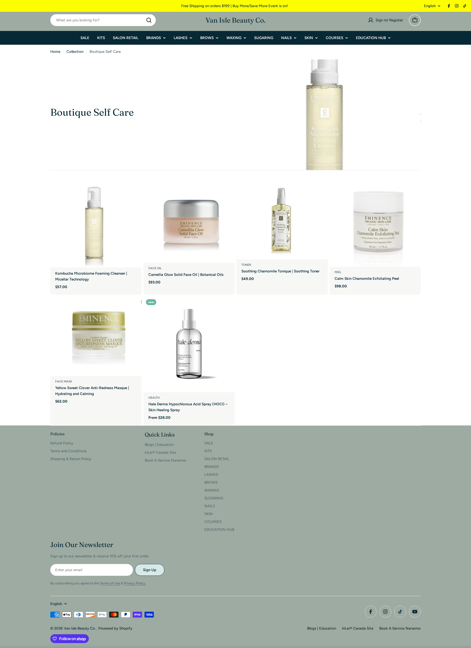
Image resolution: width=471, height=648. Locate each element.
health (154, 397)
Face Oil (154, 268)
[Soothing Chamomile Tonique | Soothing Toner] (282, 218)
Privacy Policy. (135, 583)
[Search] (149, 20)
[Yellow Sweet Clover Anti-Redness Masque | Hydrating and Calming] (96, 336)
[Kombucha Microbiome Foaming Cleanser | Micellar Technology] (96, 222)
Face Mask (63, 381)
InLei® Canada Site (357, 628)
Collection (74, 51)
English (430, 6)
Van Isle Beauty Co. (236, 20)
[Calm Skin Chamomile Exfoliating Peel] (375, 222)
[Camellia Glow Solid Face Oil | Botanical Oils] (189, 220)
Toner (246, 265)
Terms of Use (110, 583)
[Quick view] (134, 188)
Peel (338, 272)
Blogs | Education (321, 628)
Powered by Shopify (115, 628)
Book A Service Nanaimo (400, 628)
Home (55, 51)
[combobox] (103, 20)
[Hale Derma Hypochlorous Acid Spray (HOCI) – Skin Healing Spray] (189, 344)
